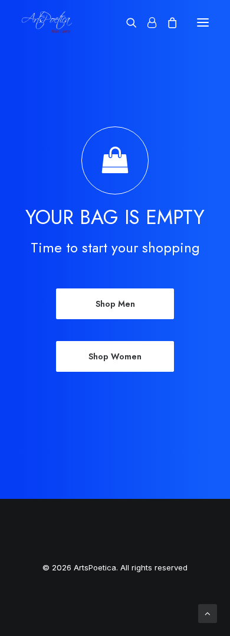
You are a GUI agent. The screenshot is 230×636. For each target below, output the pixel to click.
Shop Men (115, 304)
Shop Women (115, 356)
